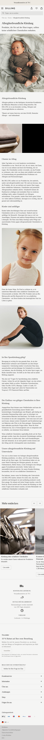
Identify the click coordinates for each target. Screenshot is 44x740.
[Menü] (2, 8)
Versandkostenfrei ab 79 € (22, 2)
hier (16, 656)
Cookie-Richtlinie (6, 735)
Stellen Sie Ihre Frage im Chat (13, 669)
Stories (10, 18)
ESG (3, 738)
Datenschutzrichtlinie (7, 732)
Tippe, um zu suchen (11, 13)
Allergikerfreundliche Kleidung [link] (21, 18)
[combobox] (5, 722)
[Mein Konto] (31, 8)
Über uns (4, 18)
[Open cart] (41, 8)
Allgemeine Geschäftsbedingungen (11, 730)
